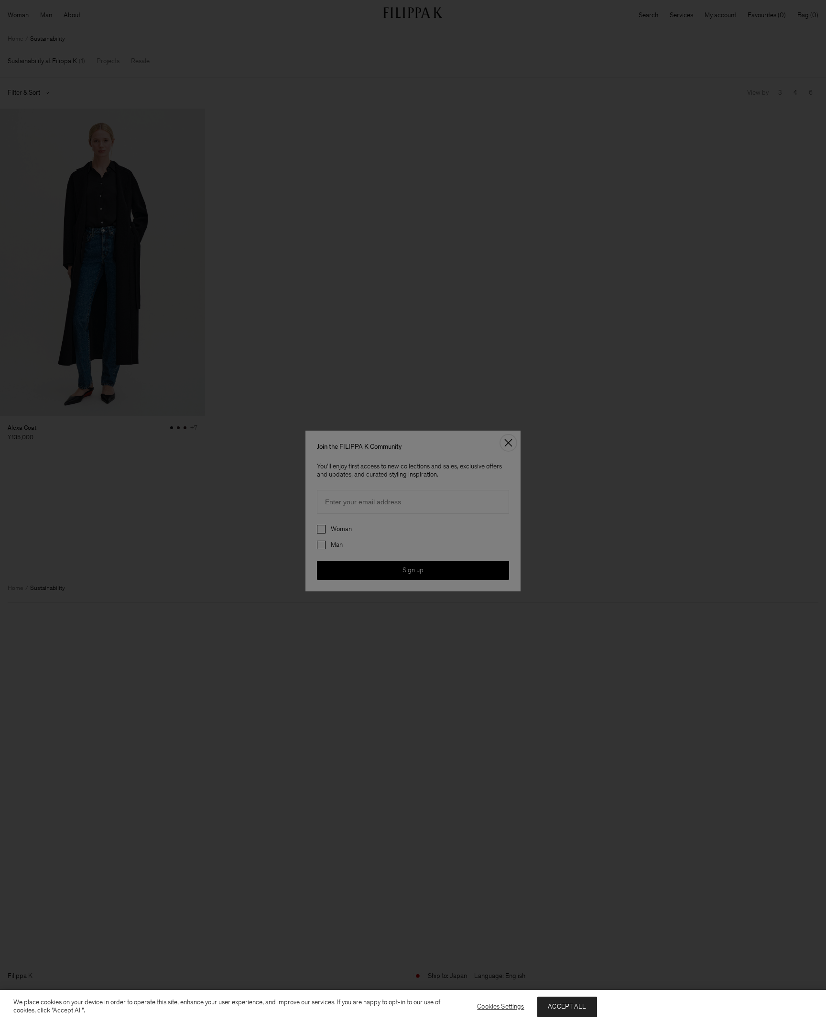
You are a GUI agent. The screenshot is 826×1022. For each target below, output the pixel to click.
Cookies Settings (500, 1006)
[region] (413, 1006)
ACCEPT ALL (567, 1006)
